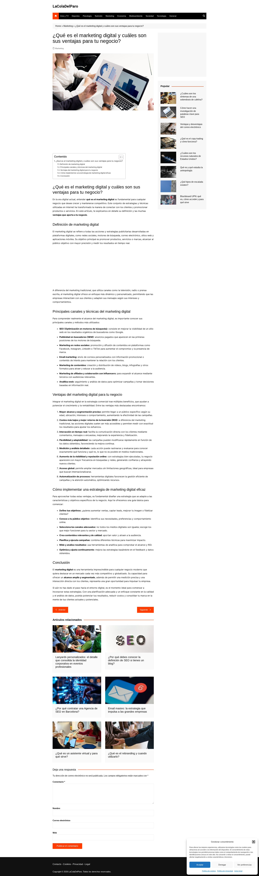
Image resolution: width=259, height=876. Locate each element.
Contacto (57, 864)
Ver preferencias (244, 865)
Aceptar (199, 865)
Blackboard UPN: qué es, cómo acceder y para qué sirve (192, 199)
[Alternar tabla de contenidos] (120, 157)
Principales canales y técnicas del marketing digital (81, 167)
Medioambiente (135, 16)
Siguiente (144, 610)
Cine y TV (64, 16)
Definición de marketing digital (72, 164)
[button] (253, 841)
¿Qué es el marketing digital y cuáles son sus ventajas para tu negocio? (89, 161)
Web (55, 833)
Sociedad (150, 16)
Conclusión (65, 176)
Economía (121, 16)
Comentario (59, 782)
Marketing (110, 16)
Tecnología (161, 16)
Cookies (67, 864)
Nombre (56, 808)
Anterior (62, 610)
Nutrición (98, 16)
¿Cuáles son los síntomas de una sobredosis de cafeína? (191, 96)
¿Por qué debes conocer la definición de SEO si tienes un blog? (126, 660)
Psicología (87, 16)
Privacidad (78, 864)
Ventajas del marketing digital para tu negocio (79, 170)
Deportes (76, 16)
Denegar (222, 865)
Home (58, 26)
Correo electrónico (61, 820)
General (172, 16)
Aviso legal (238, 871)
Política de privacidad (225, 871)
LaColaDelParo (65, 6)
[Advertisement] (103, 133)
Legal (87, 864)
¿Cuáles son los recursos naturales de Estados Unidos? (190, 156)
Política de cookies (209, 871)
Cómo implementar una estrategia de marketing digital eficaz (85, 173)
